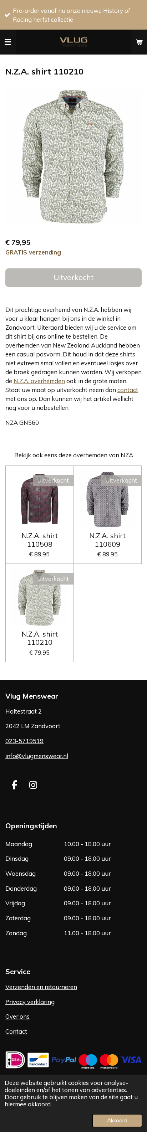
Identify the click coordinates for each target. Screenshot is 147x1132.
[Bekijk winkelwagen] (139, 42)
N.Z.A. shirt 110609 (107, 539)
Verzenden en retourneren (41, 986)
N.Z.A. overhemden (39, 381)
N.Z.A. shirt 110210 (39, 638)
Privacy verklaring (30, 1001)
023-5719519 (24, 741)
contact (127, 389)
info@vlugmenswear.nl (36, 756)
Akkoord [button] (117, 1120)
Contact (16, 1031)
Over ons (17, 1016)
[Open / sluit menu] (8, 42)
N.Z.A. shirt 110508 (39, 539)
